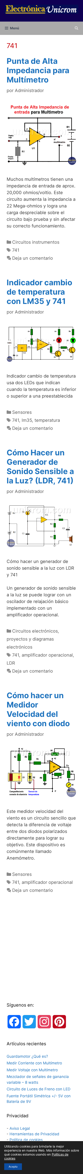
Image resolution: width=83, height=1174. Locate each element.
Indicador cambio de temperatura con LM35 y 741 (39, 292)
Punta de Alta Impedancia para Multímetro (38, 70)
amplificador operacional (47, 655)
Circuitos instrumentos (35, 242)
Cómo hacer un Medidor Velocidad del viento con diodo (38, 709)
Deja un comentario (32, 258)
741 (15, 250)
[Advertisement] (41, 951)
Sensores (22, 412)
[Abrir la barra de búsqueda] (76, 28)
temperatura (47, 420)
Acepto (13, 1166)
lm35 (27, 420)
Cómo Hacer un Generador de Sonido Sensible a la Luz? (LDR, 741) (40, 466)
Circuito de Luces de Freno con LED (38, 1089)
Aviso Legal (20, 1128)
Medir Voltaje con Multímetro (32, 1070)
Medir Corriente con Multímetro (34, 1063)
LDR (11, 663)
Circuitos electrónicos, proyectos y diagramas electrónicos (33, 639)
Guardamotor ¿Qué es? (27, 1056)
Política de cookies (26, 1140)
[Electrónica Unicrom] (41, 9)
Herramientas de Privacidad (34, 1134)
